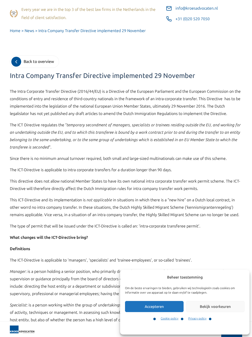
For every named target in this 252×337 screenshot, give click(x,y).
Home (15, 30)
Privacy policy (197, 318)
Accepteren (154, 306)
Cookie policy (169, 318)
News (29, 30)
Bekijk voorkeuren (215, 306)
